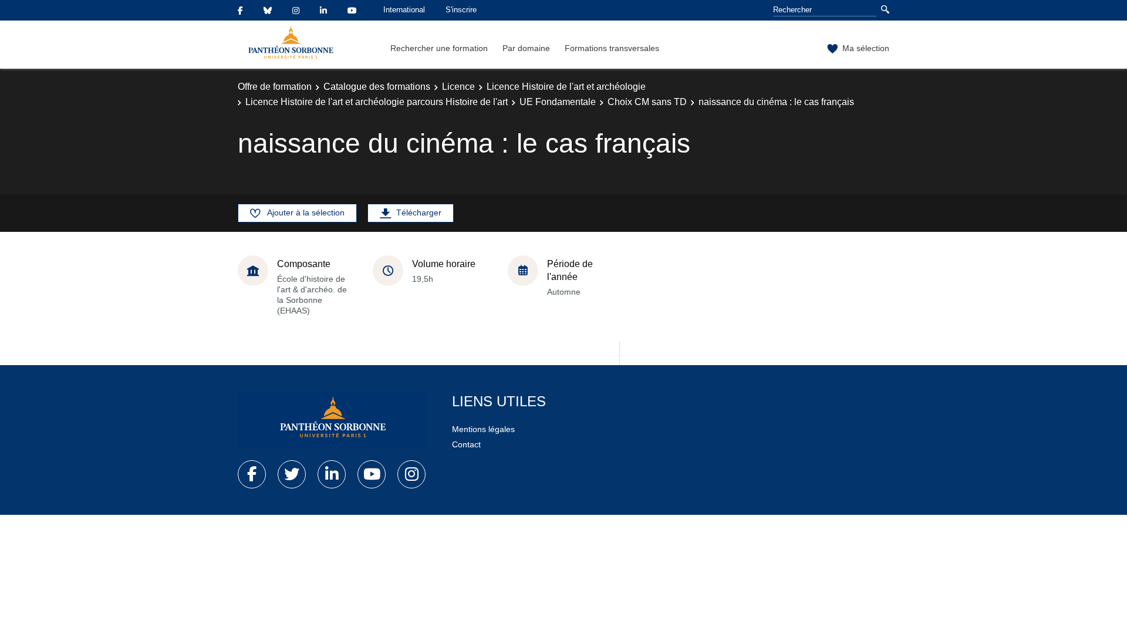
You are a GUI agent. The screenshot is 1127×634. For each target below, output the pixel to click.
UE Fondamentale (557, 102)
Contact (466, 444)
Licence (458, 87)
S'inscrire (461, 9)
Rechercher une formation (439, 48)
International (404, 9)
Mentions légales (483, 429)
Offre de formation (275, 87)
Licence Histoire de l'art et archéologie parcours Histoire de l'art (376, 102)
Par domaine (526, 48)
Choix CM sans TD (647, 102)
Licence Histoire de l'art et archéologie (566, 87)
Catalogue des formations (376, 87)
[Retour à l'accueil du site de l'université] (332, 420)
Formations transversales (612, 48)
